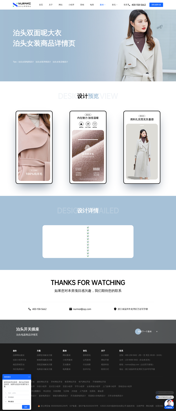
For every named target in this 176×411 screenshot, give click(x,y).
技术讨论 (87, 369)
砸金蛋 (101, 391)
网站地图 (150, 406)
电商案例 (66, 369)
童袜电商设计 (44, 396)
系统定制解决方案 (44, 364)
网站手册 (105, 360)
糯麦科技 (105, 364)
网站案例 (66, 355)
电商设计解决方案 (44, 369)
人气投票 (83, 391)
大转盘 (74, 391)
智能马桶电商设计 (60, 396)
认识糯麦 (105, 355)
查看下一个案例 (144, 331)
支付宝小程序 (54, 386)
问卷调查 (57, 391)
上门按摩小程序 (109, 386)
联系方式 (105, 369)
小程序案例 (67, 360)
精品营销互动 (18, 364)
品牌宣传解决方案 (44, 355)
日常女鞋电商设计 (115, 396)
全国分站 (159, 406)
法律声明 (140, 406)
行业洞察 (87, 364)
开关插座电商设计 (78, 396)
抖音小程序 (42, 386)
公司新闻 (87, 360)
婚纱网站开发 (42, 382)
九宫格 (66, 391)
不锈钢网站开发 (99, 382)
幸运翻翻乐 (36, 391)
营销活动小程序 (125, 386)
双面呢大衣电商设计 (96, 396)
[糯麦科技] (22, 5)
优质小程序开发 (19, 360)
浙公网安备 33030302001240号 (54, 406)
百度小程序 (67, 386)
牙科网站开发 (56, 382)
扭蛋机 (92, 391)
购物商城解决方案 (44, 360)
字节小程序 (79, 386)
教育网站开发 (70, 382)
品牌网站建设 (18, 355)
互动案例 (66, 364)
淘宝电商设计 (18, 369)
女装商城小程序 (93, 386)
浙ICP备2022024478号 (88, 406)
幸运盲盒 (47, 391)
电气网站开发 (84, 382)
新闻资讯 (87, 355)
